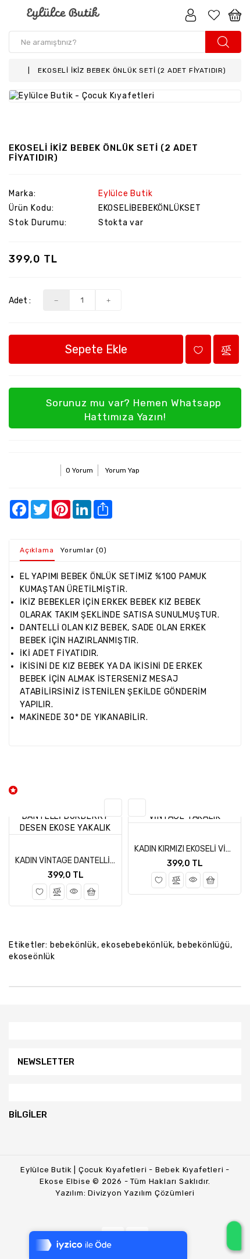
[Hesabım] (190, 15)
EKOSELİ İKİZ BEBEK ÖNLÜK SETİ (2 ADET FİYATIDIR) (132, 70)
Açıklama (36, 550)
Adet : (20, 300)
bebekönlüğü (203, 945)
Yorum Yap (122, 470)
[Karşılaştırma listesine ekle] (57, 892)
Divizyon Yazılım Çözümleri (141, 1193)
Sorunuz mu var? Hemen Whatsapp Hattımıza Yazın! (133, 410)
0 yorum (79, 470)
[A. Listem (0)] (214, 15)
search (223, 42)
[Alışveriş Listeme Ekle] (39, 892)
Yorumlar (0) (83, 550)
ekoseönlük (32, 957)
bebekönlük (73, 945)
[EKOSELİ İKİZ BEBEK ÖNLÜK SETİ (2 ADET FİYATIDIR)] (125, 96)
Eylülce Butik (125, 193)
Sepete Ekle (96, 349)
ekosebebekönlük (137, 945)
